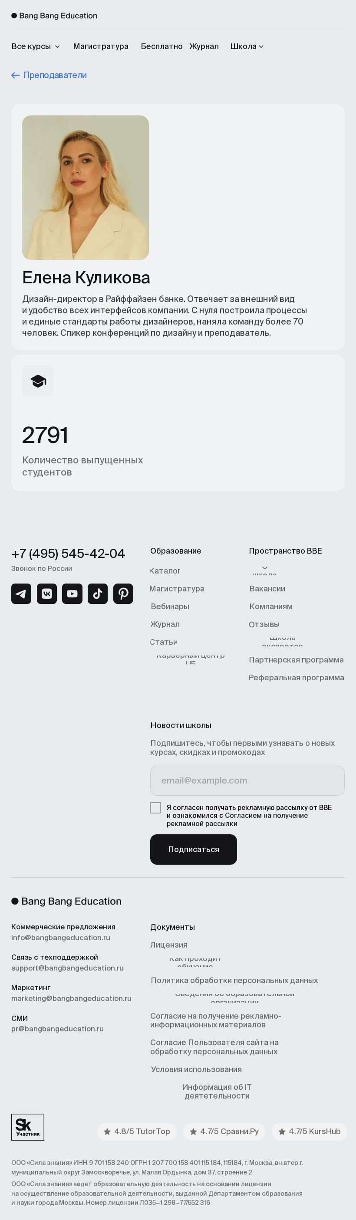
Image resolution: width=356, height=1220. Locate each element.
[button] (248, 46)
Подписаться (193, 849)
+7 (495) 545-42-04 (68, 554)
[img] (21, 593)
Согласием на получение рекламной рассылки (237, 819)
